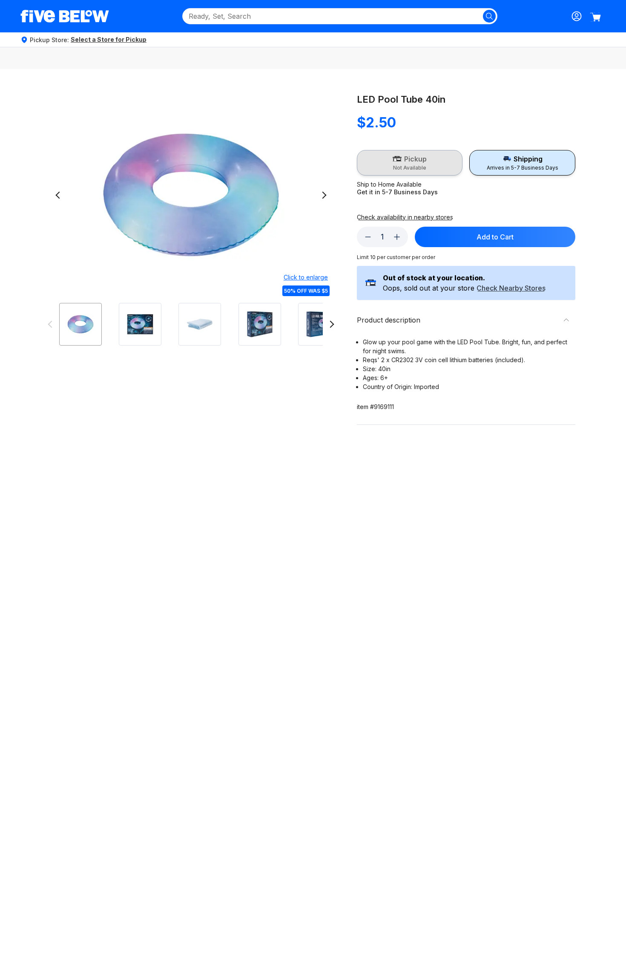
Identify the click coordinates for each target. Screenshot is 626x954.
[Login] (577, 16)
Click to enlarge (306, 277)
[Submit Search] (489, 16)
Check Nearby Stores (511, 288)
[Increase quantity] (397, 236)
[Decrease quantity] (368, 236)
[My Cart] (595, 17)
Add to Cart (495, 237)
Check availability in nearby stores (405, 217)
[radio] (410, 163)
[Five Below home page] (64, 16)
